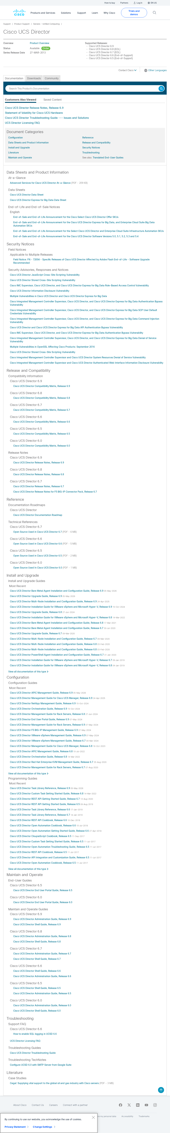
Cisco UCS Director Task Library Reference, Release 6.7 (40, 815)
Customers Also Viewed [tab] (20, 99)
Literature (13, 152)
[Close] (93, 1117)
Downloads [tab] (34, 78)
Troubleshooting (91, 152)
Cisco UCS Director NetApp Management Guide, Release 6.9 (43, 703)
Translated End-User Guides (108, 157)
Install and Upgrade (19, 147)
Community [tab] (52, 78)
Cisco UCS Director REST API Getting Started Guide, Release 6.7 (45, 799)
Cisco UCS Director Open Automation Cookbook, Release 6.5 (43, 862)
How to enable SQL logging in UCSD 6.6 (35, 1034)
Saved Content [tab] (52, 99)
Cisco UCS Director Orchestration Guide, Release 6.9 (39, 708)
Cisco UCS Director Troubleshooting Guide (33, 1053)
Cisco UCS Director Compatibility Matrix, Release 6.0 (41, 445)
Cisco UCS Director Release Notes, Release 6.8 (38, 474)
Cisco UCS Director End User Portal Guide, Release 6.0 (42, 902)
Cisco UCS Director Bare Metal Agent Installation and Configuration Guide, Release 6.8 (57, 622)
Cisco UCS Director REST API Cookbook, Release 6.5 (38, 852)
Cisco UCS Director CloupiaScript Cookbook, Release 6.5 (41, 836)
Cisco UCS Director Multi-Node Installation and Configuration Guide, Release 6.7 (53, 638)
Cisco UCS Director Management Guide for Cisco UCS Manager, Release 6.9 (51, 698)
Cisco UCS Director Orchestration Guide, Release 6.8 (39, 756)
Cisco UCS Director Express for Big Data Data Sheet (38, 200)
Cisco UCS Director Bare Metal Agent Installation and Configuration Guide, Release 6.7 (57, 628)
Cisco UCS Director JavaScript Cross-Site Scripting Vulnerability (45, 275)
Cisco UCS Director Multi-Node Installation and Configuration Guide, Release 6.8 (53, 644)
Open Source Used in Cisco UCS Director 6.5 (37, 555)
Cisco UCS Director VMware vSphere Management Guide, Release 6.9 (48, 735)
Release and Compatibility (96, 142)
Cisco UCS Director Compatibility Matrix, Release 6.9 (41, 386)
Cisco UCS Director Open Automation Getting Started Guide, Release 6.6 (49, 831)
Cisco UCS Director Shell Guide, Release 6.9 (37, 924)
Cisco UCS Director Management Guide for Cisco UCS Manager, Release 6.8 (51, 746)
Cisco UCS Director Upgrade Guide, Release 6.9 (36, 596)
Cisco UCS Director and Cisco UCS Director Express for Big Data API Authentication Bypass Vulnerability (66, 327)
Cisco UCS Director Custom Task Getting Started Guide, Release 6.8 (47, 793)
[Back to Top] (161, 1090)
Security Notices (91, 147)
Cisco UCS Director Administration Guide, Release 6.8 (42, 936)
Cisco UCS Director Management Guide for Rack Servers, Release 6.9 (47, 724)
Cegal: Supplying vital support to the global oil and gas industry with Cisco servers (54, 1083)
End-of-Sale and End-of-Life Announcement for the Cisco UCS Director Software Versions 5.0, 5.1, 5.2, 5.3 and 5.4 (75, 236)
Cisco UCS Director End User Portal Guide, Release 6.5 (42, 890)
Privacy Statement (15, 1126)
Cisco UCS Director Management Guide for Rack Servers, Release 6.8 (47, 714)
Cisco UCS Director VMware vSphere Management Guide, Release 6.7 (48, 740)
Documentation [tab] (14, 78)
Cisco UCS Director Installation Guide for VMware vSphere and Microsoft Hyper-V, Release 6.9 (61, 606)
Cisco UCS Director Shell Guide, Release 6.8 (37, 941)
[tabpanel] (85, 115)
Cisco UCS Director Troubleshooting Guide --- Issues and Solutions (47, 117)
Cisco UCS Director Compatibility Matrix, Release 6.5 (41, 433)
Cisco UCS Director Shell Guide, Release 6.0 (37, 1010)
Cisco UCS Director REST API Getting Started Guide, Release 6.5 (45, 804)
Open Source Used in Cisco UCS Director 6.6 (37, 543)
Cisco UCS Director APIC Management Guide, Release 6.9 (41, 692)
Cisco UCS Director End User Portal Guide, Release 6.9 (40, 719)
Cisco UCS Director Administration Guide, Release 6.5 (42, 993)
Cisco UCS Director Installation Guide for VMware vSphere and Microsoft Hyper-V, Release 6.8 (61, 617)
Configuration (15, 137)
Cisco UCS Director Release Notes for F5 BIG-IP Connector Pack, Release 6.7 (55, 491)
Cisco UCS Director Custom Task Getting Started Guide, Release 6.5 (47, 841)
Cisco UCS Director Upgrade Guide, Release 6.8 (36, 612)
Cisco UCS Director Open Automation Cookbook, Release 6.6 (43, 825)
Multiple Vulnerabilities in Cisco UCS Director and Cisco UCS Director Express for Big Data (58, 296)
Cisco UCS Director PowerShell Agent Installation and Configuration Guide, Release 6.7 (57, 654)
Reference (87, 137)
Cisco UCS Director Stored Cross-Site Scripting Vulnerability (42, 280)
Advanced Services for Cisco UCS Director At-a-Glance (40, 183)
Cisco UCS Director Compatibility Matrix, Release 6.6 (41, 421)
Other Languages (157, 70)
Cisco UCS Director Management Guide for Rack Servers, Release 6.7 (47, 767)
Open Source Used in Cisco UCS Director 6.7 (37, 532)
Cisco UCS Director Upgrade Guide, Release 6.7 (36, 633)
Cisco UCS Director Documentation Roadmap (37, 515)
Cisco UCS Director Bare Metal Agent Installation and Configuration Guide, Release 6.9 (57, 590)
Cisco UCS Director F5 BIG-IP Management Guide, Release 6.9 (44, 730)
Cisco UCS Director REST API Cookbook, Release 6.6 (38, 820)
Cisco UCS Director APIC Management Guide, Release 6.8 (41, 751)
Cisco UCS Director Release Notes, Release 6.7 (38, 486)
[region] (49, 1123)
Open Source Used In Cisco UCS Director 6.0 (38, 567)
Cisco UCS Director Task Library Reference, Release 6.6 (40, 809)
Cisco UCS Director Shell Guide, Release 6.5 (37, 988)
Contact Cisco (126, 70)
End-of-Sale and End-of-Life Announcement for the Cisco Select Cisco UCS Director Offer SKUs (65, 217)
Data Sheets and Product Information (28, 142)
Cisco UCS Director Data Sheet (26, 194)
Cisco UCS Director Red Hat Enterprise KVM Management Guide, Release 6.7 (52, 762)
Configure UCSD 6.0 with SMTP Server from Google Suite (40, 1065)
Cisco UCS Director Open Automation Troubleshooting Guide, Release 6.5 (50, 847)
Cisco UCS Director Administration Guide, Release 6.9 (42, 919)
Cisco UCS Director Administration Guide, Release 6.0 (42, 1005)
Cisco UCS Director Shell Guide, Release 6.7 (37, 959)
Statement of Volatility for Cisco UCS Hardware (34, 112)
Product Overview (39, 43)
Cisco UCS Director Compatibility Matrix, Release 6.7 (41, 410)
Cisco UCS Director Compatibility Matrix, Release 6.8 (41, 398)
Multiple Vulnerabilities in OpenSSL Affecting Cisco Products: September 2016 (52, 346)
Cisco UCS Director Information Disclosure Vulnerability (39, 290)
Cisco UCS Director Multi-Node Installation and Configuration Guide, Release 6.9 (53, 601)
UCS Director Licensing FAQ (22, 122)
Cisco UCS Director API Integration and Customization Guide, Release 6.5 (50, 857)
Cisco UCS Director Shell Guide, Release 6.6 (37, 971)
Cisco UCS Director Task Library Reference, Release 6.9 (40, 788)
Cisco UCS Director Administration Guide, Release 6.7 (42, 953)
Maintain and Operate (20, 157)
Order (46, 48)
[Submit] (161, 89)
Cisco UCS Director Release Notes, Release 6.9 (34, 107)
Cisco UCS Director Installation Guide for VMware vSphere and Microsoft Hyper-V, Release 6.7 (61, 660)
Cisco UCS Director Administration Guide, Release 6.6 (42, 976)
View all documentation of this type (27, 671)
